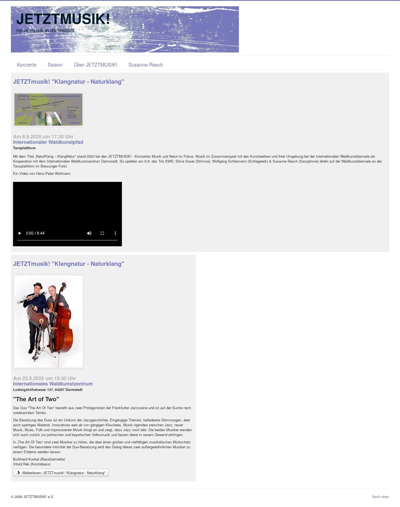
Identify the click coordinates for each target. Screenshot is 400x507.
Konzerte (26, 64)
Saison (55, 64)
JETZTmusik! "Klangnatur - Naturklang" (68, 81)
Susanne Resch (145, 64)
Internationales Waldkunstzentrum (53, 383)
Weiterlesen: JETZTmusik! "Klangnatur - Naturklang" (63, 472)
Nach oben (380, 496)
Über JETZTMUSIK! (95, 64)
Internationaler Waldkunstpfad (48, 141)
